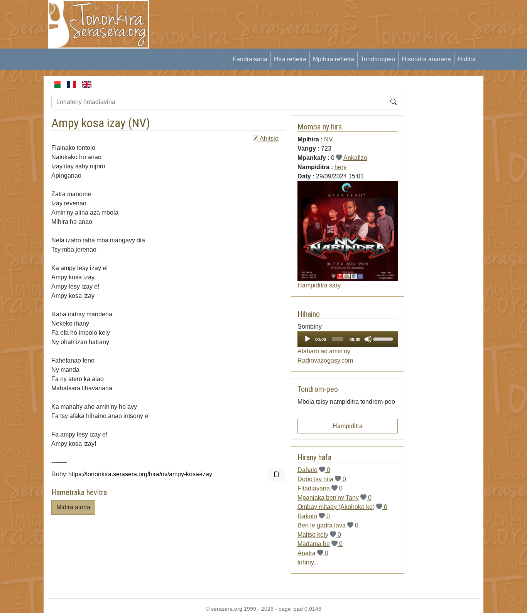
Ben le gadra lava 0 (327, 525)
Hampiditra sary (319, 285)
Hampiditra (348, 426)
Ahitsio (268, 138)
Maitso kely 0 (319, 534)
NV (139, 123)
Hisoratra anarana (426, 59)
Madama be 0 (320, 544)
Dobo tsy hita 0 (321, 479)
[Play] (307, 339)
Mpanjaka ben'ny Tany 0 (334, 497)
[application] (347, 339)
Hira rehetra (290, 59)
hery (340, 167)
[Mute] (368, 339)
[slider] (383, 338)
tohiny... (307, 562)
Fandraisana (250, 59)
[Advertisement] (298, 17)
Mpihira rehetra (333, 59)
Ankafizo (355, 158)
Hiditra (467, 59)
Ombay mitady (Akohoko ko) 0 (342, 507)
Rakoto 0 (313, 516)
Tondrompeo (378, 59)
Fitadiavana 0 (320, 488)
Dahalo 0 (313, 470)
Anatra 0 (312, 553)
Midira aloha (73, 507)
